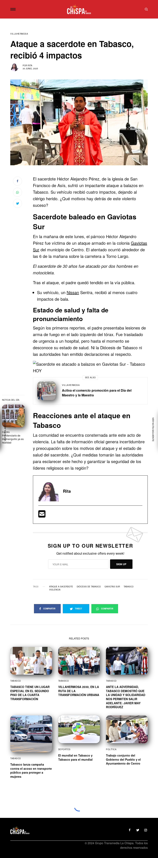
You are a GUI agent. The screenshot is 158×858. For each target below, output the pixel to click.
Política (111, 749)
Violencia (54, 590)
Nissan (73, 292)
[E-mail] (41, 515)
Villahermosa (19, 34)
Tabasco (129, 587)
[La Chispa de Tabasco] (79, 9)
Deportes (64, 749)
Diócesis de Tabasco (89, 587)
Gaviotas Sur (112, 587)
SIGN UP (121, 564)
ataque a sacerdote (61, 587)
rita (30, 65)
